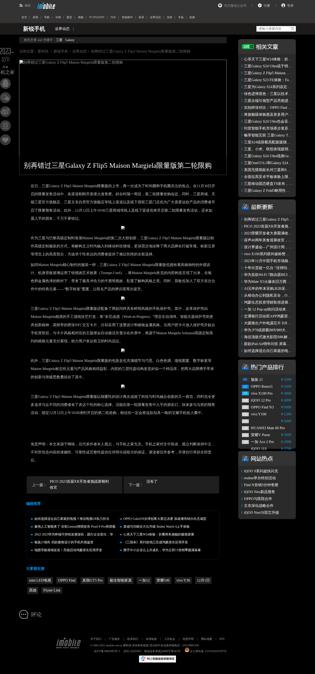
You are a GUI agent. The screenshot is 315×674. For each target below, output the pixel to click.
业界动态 (155, 17)
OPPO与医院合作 (258, 499)
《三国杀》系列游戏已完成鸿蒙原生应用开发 (155, 542)
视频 (80, 17)
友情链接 (151, 639)
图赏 (69, 17)
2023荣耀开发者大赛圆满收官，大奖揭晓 (277, 233)
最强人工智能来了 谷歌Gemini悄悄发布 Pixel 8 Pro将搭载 (75, 526)
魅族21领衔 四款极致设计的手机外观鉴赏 (63, 542)
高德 (32, 590)
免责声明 (188, 639)
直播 (192, 17)
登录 (290, 5)
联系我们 (132, 639)
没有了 (152, 481)
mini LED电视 (40, 580)
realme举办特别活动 (260, 478)
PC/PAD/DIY (97, 17)
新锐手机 (60, 51)
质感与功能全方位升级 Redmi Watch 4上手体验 (156, 526)
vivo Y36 (183, 580)
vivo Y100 (258, 414)
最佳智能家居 (121, 580)
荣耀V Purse (260, 435)
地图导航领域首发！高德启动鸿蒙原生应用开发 (68, 550)
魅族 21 (257, 379)
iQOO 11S (259, 449)
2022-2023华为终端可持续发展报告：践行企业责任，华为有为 (78, 534)
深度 (169, 17)
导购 (47, 17)
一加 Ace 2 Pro (262, 442)
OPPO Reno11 (262, 386)
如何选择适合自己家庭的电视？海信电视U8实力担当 (71, 518)
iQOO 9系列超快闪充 (261, 471)
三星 (59, 40)
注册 (267, 5)
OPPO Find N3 (262, 407)
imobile (45, 6)
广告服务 (114, 639)
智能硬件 (127, 17)
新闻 (35, 17)
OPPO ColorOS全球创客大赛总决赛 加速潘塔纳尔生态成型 (164, 518)
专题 (181, 17)
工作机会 (169, 639)
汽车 (113, 17)
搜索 (292, 29)
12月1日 (203, 580)
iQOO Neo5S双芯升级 (261, 512)
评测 (58, 17)
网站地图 (206, 639)
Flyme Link (51, 590)
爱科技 (43, 51)
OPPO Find (66, 580)
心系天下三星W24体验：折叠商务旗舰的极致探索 (158, 534)
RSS (28, 5)
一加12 (144, 580)
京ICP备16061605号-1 (107, 651)
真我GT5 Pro (92, 580)
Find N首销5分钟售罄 (261, 485)
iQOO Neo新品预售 (259, 492)
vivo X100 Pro (262, 393)
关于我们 (95, 639)
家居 (141, 17)
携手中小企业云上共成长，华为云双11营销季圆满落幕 (162, 550)
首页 (24, 17)
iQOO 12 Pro (261, 400)
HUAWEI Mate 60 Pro (268, 428)
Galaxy (69, 40)
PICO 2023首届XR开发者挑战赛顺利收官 (79, 484)
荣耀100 (163, 580)
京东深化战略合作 (258, 506)
